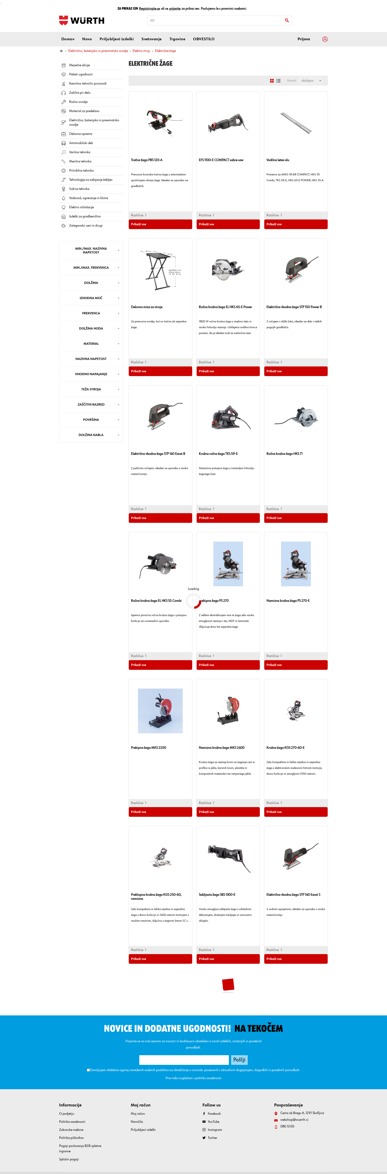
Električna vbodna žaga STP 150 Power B (294, 307)
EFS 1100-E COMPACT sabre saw (221, 160)
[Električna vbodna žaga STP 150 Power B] (296, 270)
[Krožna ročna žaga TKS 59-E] (228, 417)
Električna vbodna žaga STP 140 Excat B (158, 454)
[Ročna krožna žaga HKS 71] (296, 417)
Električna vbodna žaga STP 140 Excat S (293, 895)
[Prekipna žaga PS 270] (228, 564)
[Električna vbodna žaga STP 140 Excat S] (296, 857)
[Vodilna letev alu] (296, 123)
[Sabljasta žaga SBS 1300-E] (228, 857)
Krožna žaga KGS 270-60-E (286, 748)
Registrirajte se (149, 9)
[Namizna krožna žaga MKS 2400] (228, 710)
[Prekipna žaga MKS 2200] (160, 710)
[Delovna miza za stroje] (160, 270)
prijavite (175, 9)
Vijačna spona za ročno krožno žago (223, 1042)
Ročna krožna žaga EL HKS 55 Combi (156, 601)
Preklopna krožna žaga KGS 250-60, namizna (156, 897)
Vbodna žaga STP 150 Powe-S (151, 1042)
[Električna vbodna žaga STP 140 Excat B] (160, 417)
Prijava (304, 39)
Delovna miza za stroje (146, 307)
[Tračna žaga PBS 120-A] (160, 123)
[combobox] (219, 20)
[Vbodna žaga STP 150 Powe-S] (160, 1004)
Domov (61, 51)
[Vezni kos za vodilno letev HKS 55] (296, 1004)
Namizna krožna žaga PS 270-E (288, 601)
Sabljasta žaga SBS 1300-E (217, 895)
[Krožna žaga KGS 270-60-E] (296, 710)
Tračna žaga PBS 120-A (146, 160)
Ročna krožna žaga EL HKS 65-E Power (225, 307)
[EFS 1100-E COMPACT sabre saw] (228, 123)
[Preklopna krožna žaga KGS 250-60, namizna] (160, 857)
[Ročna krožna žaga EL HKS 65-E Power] (228, 270)
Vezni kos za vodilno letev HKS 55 (289, 1042)
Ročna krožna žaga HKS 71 (285, 454)
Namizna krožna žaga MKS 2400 (222, 748)
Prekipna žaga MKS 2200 (148, 748)
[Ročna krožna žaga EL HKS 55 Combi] (160, 564)
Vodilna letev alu (278, 160)
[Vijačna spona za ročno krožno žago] (228, 1004)
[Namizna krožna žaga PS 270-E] (296, 564)
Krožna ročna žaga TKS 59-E (218, 454)
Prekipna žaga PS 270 (214, 601)
